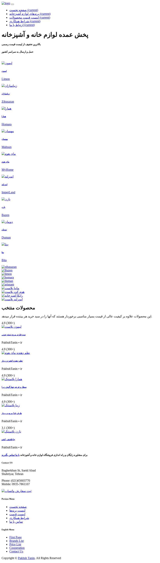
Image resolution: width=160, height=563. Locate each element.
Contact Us (16, 551)
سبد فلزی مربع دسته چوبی (14, 334)
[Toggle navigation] (12, 4)
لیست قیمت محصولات (29, 17)
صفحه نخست (23, 10)
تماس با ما (16, 521)
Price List (15, 544)
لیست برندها (17, 510)
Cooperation (17, 548)
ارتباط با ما (22, 25)
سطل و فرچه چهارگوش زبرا (14, 387)
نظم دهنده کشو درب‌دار (12, 361)
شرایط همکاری (24, 21)
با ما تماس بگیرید (11, 454)
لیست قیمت (17, 514)
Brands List (16, 540)
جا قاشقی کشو (8, 439)
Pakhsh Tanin (26, 558)
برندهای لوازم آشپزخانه (30, 13)
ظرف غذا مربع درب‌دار (12, 413)
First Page (15, 537)
